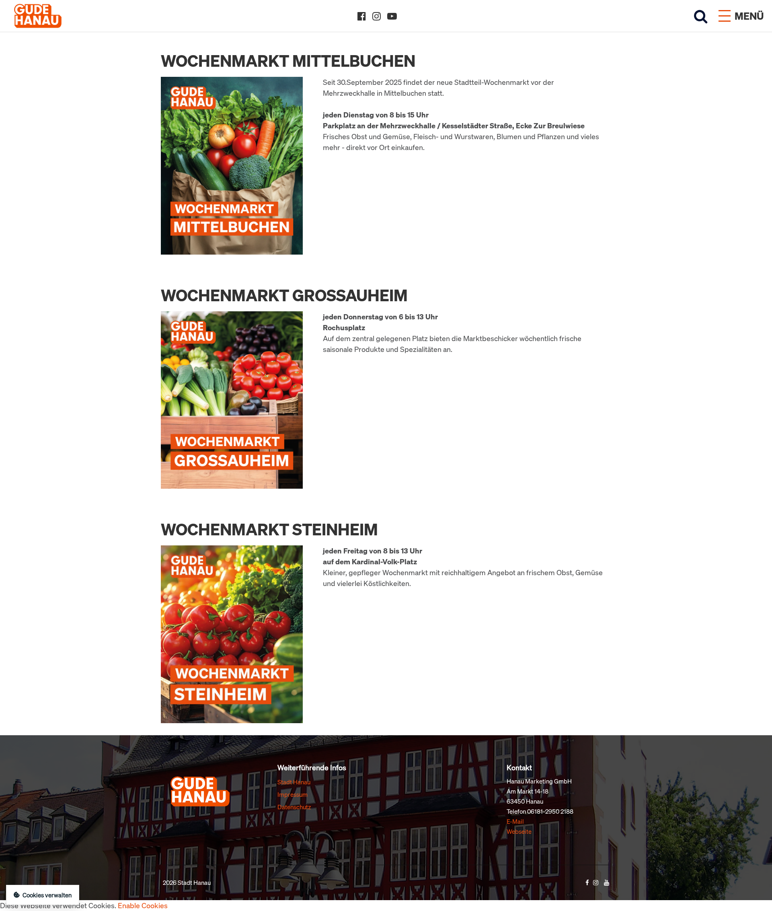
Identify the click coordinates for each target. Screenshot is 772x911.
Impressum (292, 794)
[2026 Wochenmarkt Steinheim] (232, 633)
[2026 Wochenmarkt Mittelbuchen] (232, 165)
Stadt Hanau (293, 782)
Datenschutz (294, 807)
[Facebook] (361, 16)
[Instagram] (376, 16)
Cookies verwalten (47, 895)
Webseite (519, 831)
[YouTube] (392, 16)
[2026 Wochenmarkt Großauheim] (232, 399)
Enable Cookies (143, 905)
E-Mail (515, 821)
